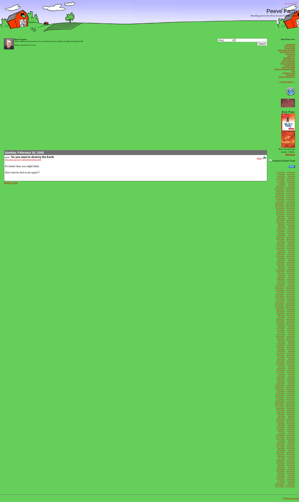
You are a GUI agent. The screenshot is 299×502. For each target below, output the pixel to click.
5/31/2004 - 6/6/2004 (285, 243)
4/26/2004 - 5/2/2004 (285, 253)
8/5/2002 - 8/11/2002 (286, 424)
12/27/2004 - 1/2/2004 (285, 186)
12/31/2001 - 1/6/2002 (285, 483)
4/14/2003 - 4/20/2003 (285, 355)
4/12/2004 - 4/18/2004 (285, 256)
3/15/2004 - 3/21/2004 (285, 264)
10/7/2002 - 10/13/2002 (285, 407)
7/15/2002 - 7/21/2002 (285, 430)
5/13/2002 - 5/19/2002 (285, 447)
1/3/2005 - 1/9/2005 (286, 184)
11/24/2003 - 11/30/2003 (285, 294)
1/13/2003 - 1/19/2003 (285, 380)
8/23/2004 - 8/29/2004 (285, 220)
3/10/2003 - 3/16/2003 (285, 365)
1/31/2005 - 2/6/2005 (285, 176)
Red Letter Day (289, 60)
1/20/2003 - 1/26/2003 (285, 378)
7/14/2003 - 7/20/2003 (285, 331)
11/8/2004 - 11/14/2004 (285, 199)
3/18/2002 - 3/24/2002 (285, 462)
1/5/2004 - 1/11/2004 (286, 283)
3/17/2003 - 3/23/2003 (285, 363)
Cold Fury (291, 56)
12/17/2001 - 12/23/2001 (285, 487)
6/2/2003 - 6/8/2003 (286, 342)
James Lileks (290, 48)
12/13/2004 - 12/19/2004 (285, 190)
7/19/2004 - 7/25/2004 (285, 230)
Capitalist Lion (289, 58)
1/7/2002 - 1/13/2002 (285, 481)
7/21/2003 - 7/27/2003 (285, 329)
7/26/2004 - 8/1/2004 (285, 228)
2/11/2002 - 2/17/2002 (285, 471)
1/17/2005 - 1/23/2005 (285, 180)
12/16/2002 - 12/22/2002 (285, 388)
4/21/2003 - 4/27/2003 (285, 353)
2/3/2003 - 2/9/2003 (286, 374)
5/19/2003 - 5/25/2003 (285, 346)
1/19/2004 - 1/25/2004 (285, 279)
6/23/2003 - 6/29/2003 (285, 336)
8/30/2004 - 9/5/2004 (285, 218)
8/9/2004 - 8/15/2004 (285, 224)
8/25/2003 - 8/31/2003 (285, 319)
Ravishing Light (289, 73)
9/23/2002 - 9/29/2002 (285, 410)
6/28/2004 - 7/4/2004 (285, 235)
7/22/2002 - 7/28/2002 (285, 428)
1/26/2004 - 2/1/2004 (285, 277)
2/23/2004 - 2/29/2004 (285, 270)
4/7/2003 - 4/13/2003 (285, 357)
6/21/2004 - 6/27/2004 (285, 237)
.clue (293, 71)
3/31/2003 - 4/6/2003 (285, 359)
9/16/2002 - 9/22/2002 (285, 412)
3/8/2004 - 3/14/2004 (285, 266)
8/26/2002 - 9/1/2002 (285, 418)
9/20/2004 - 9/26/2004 (285, 213)
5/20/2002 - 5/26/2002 (285, 445)
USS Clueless (289, 46)
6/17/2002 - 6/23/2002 (285, 437)
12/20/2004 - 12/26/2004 (285, 188)
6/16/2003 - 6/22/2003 (285, 338)
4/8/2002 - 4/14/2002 (285, 456)
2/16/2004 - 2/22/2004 (285, 272)
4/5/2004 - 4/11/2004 (286, 258)
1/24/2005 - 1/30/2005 (285, 178)
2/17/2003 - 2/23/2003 (285, 371)
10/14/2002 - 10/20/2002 (285, 405)
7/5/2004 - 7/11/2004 (286, 233)
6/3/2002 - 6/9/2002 (286, 441)
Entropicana (290, 54)
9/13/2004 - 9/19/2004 (285, 214)
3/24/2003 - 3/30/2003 (285, 361)
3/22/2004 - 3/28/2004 (285, 262)
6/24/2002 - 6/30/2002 (285, 435)
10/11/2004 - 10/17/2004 (285, 207)
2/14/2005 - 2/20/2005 (285, 173)
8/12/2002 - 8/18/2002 (285, 422)
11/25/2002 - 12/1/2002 (285, 393)
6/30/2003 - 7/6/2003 (285, 334)
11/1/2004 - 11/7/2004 (285, 201)
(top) (259, 158)
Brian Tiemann (292, 498)
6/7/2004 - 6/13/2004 (285, 241)
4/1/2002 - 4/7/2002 (286, 458)
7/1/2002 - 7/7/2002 (286, 433)
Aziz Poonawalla (288, 67)
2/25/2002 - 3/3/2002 (285, 468)
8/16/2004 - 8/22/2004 (285, 222)
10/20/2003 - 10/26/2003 (285, 304)
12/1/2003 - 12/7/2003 (285, 292)
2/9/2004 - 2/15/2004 (285, 273)
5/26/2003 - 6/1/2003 (285, 344)
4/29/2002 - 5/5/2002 (285, 450)
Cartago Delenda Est (286, 77)
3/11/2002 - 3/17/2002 (285, 464)
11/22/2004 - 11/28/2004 (285, 195)
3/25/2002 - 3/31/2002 (285, 460)
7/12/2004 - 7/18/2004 (285, 232)
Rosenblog (290, 75)
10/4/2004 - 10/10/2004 (285, 209)
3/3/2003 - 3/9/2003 (286, 367)
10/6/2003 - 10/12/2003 (285, 308)
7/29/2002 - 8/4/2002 (285, 426)
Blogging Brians (286, 82)
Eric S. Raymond (288, 61)
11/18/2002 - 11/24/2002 (285, 395)
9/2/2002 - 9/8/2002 (286, 416)
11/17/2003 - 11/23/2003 (285, 296)
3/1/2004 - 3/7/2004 (286, 268)
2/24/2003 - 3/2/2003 (285, 369)
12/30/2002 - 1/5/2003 (285, 384)
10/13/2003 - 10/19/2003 (285, 306)
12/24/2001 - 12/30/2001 (285, 485)
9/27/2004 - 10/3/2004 (285, 211)
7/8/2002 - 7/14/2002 (285, 431)
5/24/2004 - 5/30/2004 (285, 245)
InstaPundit (290, 44)
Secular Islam (289, 65)
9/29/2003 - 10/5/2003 (285, 310)
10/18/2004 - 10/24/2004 (285, 205)
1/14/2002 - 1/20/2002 (285, 479)
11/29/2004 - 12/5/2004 (285, 194)
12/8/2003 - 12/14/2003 (285, 291)
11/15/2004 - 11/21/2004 (285, 197)
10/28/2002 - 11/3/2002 (285, 401)
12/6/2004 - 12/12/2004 (285, 192)
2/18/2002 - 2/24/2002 (285, 470)
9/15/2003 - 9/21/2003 (285, 313)
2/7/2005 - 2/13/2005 (285, 174)
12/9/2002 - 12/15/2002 (285, 390)
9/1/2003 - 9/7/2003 (286, 317)
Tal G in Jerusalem (287, 63)
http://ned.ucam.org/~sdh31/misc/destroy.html (23, 160)
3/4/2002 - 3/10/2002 (285, 466)
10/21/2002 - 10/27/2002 (285, 403)
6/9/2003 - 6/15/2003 (285, 340)
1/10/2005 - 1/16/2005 (285, 182)
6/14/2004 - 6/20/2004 (285, 239)
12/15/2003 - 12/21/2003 (285, 289)
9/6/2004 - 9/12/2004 (285, 216)
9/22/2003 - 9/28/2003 (285, 312)
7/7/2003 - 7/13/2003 (285, 332)
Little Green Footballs (286, 50)
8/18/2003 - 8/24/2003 (285, 321)
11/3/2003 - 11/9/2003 (285, 300)
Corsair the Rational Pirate (284, 69)
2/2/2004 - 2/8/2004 (286, 275)
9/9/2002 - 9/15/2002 (285, 414)
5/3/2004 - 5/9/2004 (286, 251)
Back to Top (10, 182)
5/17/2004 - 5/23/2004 (285, 247)
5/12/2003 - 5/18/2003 (285, 348)
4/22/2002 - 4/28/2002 (285, 452)
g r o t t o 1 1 (291, 3)
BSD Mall (290, 154)
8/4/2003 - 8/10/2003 (285, 325)
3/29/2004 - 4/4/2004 (285, 260)
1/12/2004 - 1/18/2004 (285, 281)
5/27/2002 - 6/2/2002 (285, 443)
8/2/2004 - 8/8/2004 (286, 226)
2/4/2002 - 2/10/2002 (285, 473)
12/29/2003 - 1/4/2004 (285, 285)
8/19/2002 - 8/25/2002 (285, 420)
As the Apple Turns (287, 52)
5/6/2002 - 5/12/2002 (285, 449)
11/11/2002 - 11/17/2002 (285, 397)
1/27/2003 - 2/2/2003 (285, 376)
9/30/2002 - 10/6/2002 (285, 409)
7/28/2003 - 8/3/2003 (285, 327)
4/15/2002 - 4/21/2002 (285, 454)
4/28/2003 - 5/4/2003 (285, 351)
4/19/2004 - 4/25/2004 (285, 254)
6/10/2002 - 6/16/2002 (285, 439)
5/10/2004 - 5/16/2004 (285, 249)
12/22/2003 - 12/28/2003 (285, 287)
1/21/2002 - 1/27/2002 (285, 477)
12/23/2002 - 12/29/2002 (285, 386)
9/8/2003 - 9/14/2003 (285, 315)
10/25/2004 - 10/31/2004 (285, 203)
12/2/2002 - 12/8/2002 (285, 391)
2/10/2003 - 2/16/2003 (285, 372)
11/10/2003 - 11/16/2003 (285, 298)
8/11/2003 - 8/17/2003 (285, 323)
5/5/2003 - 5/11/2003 (286, 350)
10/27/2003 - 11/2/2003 (285, 302)
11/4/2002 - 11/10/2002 (285, 399)
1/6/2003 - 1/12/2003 (285, 382)
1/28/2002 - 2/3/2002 (285, 475)
